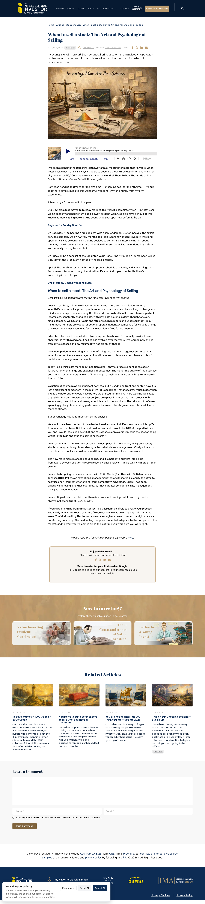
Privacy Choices (160, 895)
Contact (124, 8)
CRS (111, 853)
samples (47, 857)
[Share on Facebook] (132, 47)
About (81, 8)
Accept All (100, 888)
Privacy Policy (184, 895)
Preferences (68, 888)
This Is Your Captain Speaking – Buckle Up (171, 718)
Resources (108, 8)
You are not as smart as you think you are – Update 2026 (123, 718)
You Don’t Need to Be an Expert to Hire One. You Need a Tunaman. (78, 719)
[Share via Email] (146, 47)
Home (51, 24)
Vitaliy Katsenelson (113, 47)
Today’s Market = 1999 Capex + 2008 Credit (31, 718)
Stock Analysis (73, 24)
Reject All (84, 888)
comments (88, 47)
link (125, 857)
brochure (128, 853)
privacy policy (93, 857)
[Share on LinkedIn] (141, 47)
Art (98, 8)
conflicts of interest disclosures (159, 853)
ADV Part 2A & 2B (90, 853)
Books (91, 8)
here (130, 537)
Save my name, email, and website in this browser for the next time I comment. (59, 817)
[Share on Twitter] (137, 47)
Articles (60, 8)
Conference (137, 8)
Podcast (71, 8)
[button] (182, 8)
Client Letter (70, 48)
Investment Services (157, 8)
